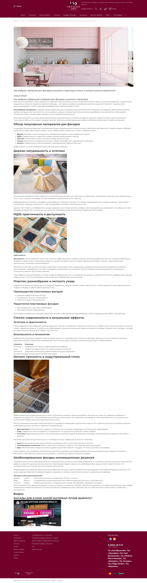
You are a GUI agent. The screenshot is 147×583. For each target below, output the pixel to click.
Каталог (16, 535)
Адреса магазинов (19, 541)
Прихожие (83, 15)
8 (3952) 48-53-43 (87, 9)
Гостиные (32, 15)
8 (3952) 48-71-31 (115, 545)
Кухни (23, 15)
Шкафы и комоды (69, 15)
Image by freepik (20, 96)
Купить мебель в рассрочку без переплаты (45, 541)
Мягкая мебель (44, 15)
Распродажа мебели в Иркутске (42, 543)
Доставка (16, 543)
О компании (17, 538)
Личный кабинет (19, 552)
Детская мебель (96, 15)
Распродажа (117, 15)
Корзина (16, 555)
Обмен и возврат (19, 549)
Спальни (57, 15)
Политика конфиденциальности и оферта (45, 538)
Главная (16, 21)
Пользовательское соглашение (42, 535)
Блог (23, 21)
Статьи (16, 558)
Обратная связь (37, 549)
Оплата (16, 546)
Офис (108, 15)
